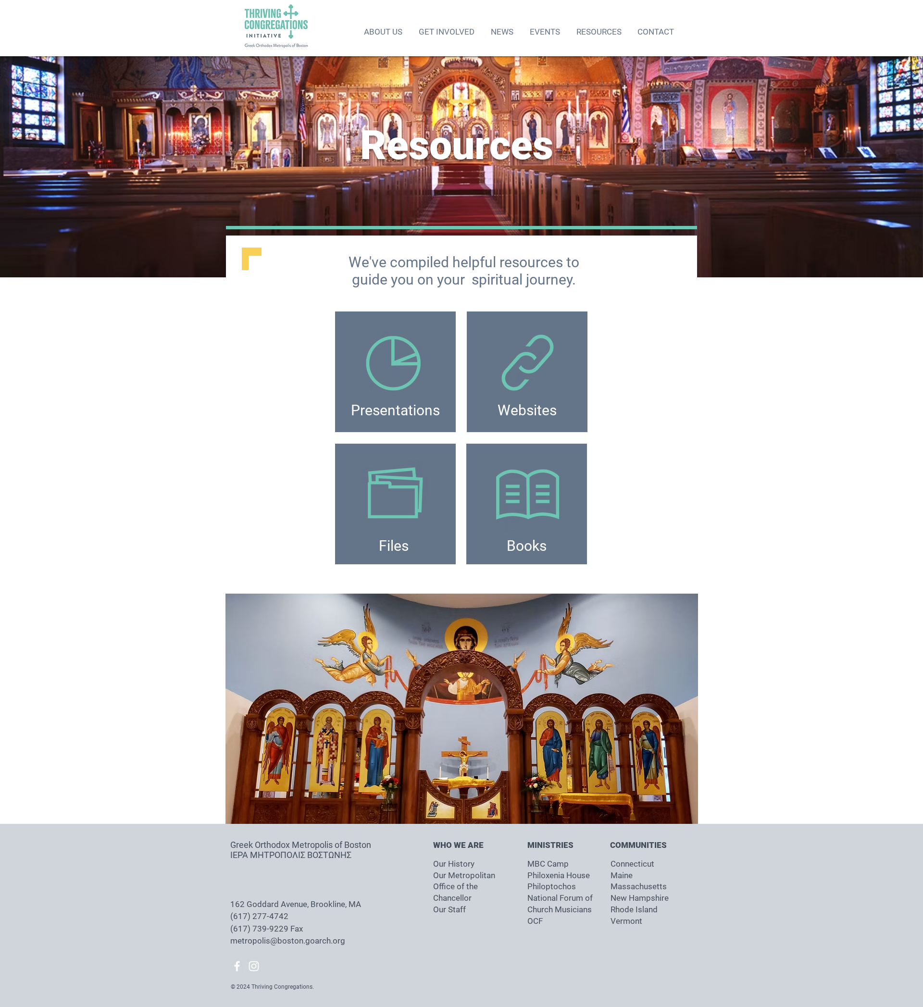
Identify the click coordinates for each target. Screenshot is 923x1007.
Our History (453, 864)
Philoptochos (551, 886)
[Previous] (52, 167)
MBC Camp (548, 864)
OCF (535, 921)
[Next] (870, 167)
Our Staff (449, 909)
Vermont (626, 921)
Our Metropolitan (464, 875)
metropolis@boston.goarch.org (287, 940)
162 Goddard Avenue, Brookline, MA (296, 904)
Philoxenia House (558, 875)
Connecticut (632, 864)
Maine (622, 875)
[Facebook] (237, 966)
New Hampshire (640, 898)
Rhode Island (634, 909)
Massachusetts (639, 886)
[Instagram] (254, 966)
